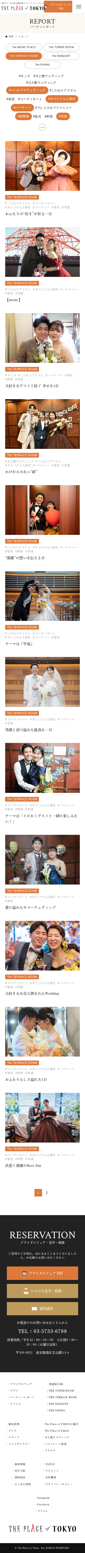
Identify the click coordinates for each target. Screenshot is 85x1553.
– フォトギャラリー (18, 1444)
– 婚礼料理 (12, 1424)
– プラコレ (41, 1511)
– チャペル (14, 1404)
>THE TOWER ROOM (60, 1390)
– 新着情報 (18, 1464)
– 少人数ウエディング (56, 1437)
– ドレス (11, 1431)
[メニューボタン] (78, 6)
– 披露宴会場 (55, 1384)
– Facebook (42, 1504)
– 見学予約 (18, 1471)
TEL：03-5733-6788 (42, 1331)
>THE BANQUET (57, 1404)
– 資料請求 (18, 1477)
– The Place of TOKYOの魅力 (61, 1424)
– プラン (13, 1390)
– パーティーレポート (21, 1397)
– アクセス (49, 1450)
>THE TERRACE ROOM (62, 1397)
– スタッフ (12, 1437)
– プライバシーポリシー (58, 1484)
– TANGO (49, 1464)
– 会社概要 (49, 1477)
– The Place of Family (56, 1431)
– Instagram (42, 1498)
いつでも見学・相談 (46, 1291)
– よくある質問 (21, 1484)
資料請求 (46, 1308)
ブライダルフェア (21, 1384)
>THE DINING (56, 1410)
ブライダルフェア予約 (61, 7)
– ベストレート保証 (55, 1444)
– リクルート (51, 1471)
